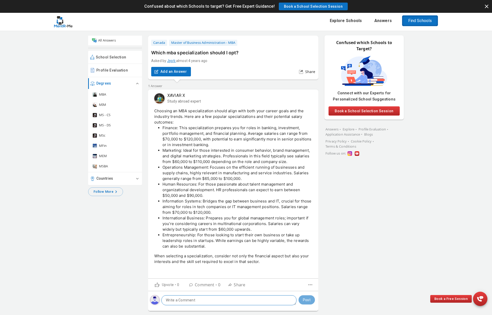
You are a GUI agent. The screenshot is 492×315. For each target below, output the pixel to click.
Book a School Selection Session (364, 111)
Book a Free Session (451, 299)
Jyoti (171, 61)
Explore (348, 129)
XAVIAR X (176, 95)
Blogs (368, 134)
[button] (313, 6)
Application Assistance (342, 134)
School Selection (111, 57)
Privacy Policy (336, 141)
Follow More (104, 192)
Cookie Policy (361, 141)
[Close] (486, 6)
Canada (159, 42)
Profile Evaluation (112, 70)
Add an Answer (173, 71)
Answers (332, 129)
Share (310, 71)
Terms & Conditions (340, 146)
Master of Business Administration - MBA (203, 42)
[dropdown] (310, 285)
